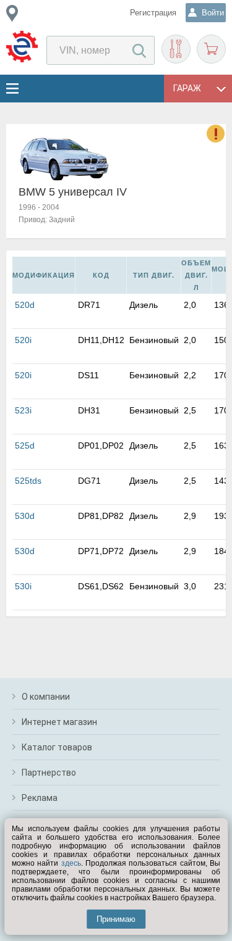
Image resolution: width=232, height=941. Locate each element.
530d (25, 516)
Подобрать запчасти (176, 49)
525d (25, 445)
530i (23, 586)
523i (23, 410)
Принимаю (116, 919)
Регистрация (153, 12)
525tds (28, 481)
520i (23, 340)
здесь (71, 863)
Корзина (211, 49)
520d (25, 305)
